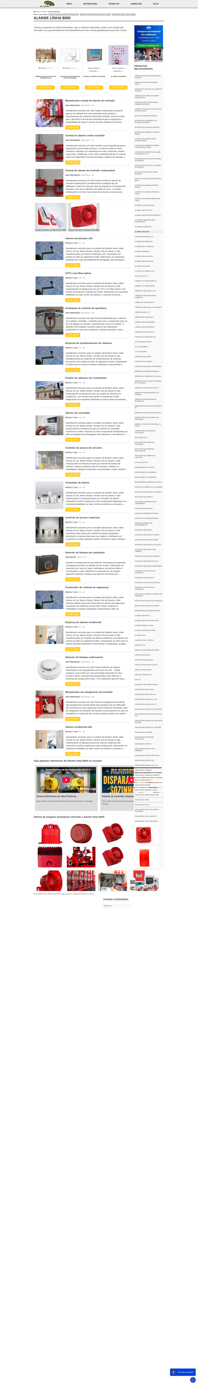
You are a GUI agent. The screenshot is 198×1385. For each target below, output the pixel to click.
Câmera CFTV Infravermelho (146, 281)
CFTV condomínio (141, 347)
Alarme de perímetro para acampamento (145, 221)
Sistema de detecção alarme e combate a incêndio (146, 103)
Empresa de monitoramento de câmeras (147, 393)
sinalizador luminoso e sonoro (147, 775)
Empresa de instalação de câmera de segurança (148, 382)
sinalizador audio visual (144, 689)
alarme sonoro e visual (144, 625)
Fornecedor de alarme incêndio (147, 611)
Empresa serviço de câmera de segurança (147, 418)
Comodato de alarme (143, 356)
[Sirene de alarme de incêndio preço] (144, 880)
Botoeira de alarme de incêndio (147, 127)
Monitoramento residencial (146, 477)
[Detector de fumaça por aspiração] (47, 576)
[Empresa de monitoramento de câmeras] (49, 364)
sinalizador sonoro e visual (146, 790)
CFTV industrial (141, 351)
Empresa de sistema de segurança (148, 413)
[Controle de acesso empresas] (49, 543)
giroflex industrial (142, 655)
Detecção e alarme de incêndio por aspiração (148, 595)
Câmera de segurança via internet (148, 307)
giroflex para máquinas (144, 660)
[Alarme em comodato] (49, 435)
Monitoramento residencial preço (148, 482)
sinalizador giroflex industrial (147, 755)
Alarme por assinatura (144, 256)
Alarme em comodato (143, 227)
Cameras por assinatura (144, 332)
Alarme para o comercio (144, 246)
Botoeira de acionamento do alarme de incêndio (95, 14)
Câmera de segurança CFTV (145, 291)
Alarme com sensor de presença (148, 215)
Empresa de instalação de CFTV (147, 388)
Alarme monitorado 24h (144, 236)
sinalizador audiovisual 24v (145, 704)
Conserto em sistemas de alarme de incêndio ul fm (148, 153)
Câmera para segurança (144, 317)
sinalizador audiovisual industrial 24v (148, 715)
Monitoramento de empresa (146, 472)
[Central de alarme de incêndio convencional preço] (112, 857)
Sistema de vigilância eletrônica (147, 582)
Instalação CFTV (141, 437)
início (69, 4)
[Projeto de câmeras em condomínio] (49, 399)
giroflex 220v (140, 645)
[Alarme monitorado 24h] (49, 259)
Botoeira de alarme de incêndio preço (147, 133)
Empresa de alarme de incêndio (147, 606)
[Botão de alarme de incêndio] (49, 880)
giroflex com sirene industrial (147, 650)
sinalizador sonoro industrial (147, 795)
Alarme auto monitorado (144, 205)
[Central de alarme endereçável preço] (112, 880)
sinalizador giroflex (143, 744)
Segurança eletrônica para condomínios (146, 502)
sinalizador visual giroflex (146, 816)
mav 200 (137, 679)
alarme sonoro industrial (145, 630)
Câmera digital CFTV (142, 312)
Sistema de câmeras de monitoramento (144, 524)
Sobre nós (136, 4)
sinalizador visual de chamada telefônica (147, 810)
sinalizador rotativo (143, 780)
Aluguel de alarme (142, 266)
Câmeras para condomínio (145, 322)
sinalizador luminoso (143, 770)
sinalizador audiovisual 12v (145, 694)
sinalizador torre (142, 800)
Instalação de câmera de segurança (144, 443)
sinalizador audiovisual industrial (148, 709)
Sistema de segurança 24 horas (147, 535)
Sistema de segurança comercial (148, 556)
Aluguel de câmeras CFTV (145, 271)
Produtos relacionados (143, 67)
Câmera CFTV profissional (145, 286)
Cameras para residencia (144, 327)
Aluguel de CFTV (141, 276)
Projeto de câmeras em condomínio (149, 487)
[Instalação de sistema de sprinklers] (49, 334)
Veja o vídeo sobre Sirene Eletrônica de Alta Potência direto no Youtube (65, 801)
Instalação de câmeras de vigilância (145, 456)
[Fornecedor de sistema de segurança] (49, 608)
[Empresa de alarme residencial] (49, 643)
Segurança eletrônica (144, 497)
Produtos (114, 4)
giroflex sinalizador (143, 670)
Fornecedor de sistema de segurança (145, 431)
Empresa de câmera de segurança (148, 376)
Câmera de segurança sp (144, 302)
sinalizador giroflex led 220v (146, 765)
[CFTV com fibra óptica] (49, 294)
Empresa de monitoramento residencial (145, 400)
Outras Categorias (115, 899)
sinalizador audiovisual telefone (148, 727)
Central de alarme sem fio (145, 337)
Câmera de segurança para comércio (145, 296)
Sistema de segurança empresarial (148, 566)
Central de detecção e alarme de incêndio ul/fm (63, 14)
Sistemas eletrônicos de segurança (144, 588)
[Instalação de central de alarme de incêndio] (144, 857)
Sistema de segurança (143, 530)
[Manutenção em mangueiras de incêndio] (49, 718)
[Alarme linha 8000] (50, 216)
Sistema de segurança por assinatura (145, 572)
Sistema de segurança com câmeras (145, 550)
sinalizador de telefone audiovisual (144, 738)
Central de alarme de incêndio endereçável (147, 96)
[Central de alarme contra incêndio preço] (49, 857)
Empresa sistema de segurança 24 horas (148, 425)
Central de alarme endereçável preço (147, 199)
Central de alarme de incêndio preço (147, 193)
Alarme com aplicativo (143, 210)
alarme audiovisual (142, 615)
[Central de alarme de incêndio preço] (81, 857)
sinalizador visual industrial (146, 821)
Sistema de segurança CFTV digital (148, 545)
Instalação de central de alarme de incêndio (148, 166)
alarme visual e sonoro (144, 640)
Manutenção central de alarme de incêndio (148, 90)
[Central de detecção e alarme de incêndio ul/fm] (81, 880)
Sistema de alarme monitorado (147, 518)
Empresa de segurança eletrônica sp (148, 407)
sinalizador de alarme (143, 732)
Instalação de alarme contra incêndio (123, 14)
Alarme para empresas (144, 241)
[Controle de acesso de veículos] (49, 469)
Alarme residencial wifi (144, 261)
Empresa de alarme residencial (147, 371)
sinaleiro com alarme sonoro (146, 684)
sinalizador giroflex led (144, 760)
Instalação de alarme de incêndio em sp (148, 179)
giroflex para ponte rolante (146, 665)
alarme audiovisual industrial (147, 620)
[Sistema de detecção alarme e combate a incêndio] (144, 833)
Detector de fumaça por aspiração (148, 601)
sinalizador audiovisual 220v (146, 699)
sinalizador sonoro (142, 785)
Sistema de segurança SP (144, 578)
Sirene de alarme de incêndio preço (146, 83)
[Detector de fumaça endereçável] (49, 683)
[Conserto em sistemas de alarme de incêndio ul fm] (81, 833)
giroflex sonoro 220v (143, 675)
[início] (47, 4)
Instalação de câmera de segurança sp (144, 450)
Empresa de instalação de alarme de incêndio (148, 159)
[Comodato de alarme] (49, 508)
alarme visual (140, 635)
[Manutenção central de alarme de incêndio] (112, 833)
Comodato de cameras (143, 361)
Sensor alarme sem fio (144, 508)
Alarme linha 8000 (142, 232)
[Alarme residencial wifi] (49, 748)
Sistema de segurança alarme (146, 540)
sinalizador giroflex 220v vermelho (145, 749)
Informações (90, 4)
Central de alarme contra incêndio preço (145, 139)
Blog (156, 4)
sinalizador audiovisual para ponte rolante (148, 721)
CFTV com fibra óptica (143, 342)
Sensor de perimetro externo (146, 513)
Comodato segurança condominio (148, 366)
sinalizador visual (142, 805)
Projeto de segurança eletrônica (148, 492)
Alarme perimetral (142, 251)
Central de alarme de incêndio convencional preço (147, 146)
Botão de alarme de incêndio (146, 116)
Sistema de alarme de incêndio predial (146, 186)
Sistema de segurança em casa (147, 561)
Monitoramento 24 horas (144, 467)
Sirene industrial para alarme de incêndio (148, 76)
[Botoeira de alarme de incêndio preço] (49, 833)
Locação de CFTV (141, 462)
